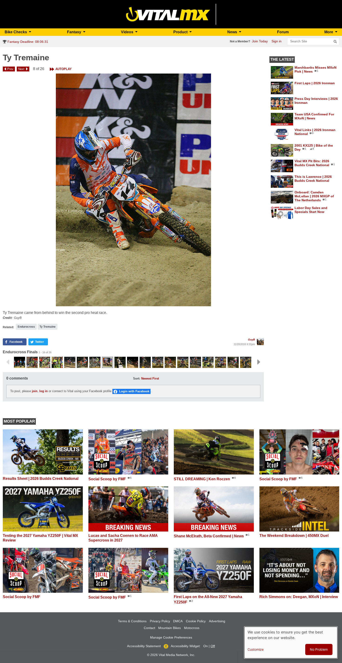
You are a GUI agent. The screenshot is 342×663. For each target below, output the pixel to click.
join (34, 391)
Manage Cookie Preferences (171, 637)
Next (21, 69)
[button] (133, 190)
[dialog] (290, 642)
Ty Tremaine (48, 326)
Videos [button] (127, 32)
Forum (283, 32)
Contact (149, 628)
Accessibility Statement (144, 646)
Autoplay (63, 69)
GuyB (251, 339)
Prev (10, 69)
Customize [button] (256, 649)
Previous (8, 362)
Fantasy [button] (74, 32)
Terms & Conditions (132, 621)
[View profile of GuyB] (260, 341)
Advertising (217, 621)
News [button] (232, 32)
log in (43, 391)
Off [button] (213, 646)
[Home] (168, 14)
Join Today (260, 41)
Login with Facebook (134, 391)
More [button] (329, 32)
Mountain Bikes (169, 628)
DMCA (178, 621)
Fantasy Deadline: (27, 42)
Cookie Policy (196, 621)
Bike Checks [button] (16, 32)
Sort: (136, 378)
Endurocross (26, 326)
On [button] (205, 646)
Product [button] (180, 32)
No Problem (319, 649)
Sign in (277, 41)
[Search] (335, 41)
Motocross (191, 628)
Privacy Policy (160, 621)
